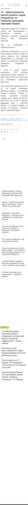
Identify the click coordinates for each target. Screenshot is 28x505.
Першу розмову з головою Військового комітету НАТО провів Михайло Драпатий (12, 193)
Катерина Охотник (8, 124)
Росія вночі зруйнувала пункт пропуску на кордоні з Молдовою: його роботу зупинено (13, 229)
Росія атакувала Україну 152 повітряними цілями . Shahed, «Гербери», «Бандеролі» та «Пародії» (13, 376)
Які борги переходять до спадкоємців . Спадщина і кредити (12, 274)
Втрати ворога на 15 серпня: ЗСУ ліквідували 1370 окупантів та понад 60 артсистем (14, 364)
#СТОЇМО (3, 120)
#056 (21, 118)
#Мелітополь (20, 120)
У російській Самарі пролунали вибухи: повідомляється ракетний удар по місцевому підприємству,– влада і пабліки (13, 337)
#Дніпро (12, 118)
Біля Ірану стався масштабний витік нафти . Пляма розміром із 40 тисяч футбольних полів (14, 352)
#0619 (25, 120)
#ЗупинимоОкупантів (11, 120)
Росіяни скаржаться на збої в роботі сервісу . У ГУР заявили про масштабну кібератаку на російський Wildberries (13, 251)
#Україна (17, 118)
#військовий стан (5, 118)
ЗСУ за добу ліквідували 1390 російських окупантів (13, 240)
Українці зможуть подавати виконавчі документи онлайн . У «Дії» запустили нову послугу (13, 263)
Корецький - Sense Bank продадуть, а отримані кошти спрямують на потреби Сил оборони (13, 216)
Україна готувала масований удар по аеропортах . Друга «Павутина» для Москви (13, 204)
